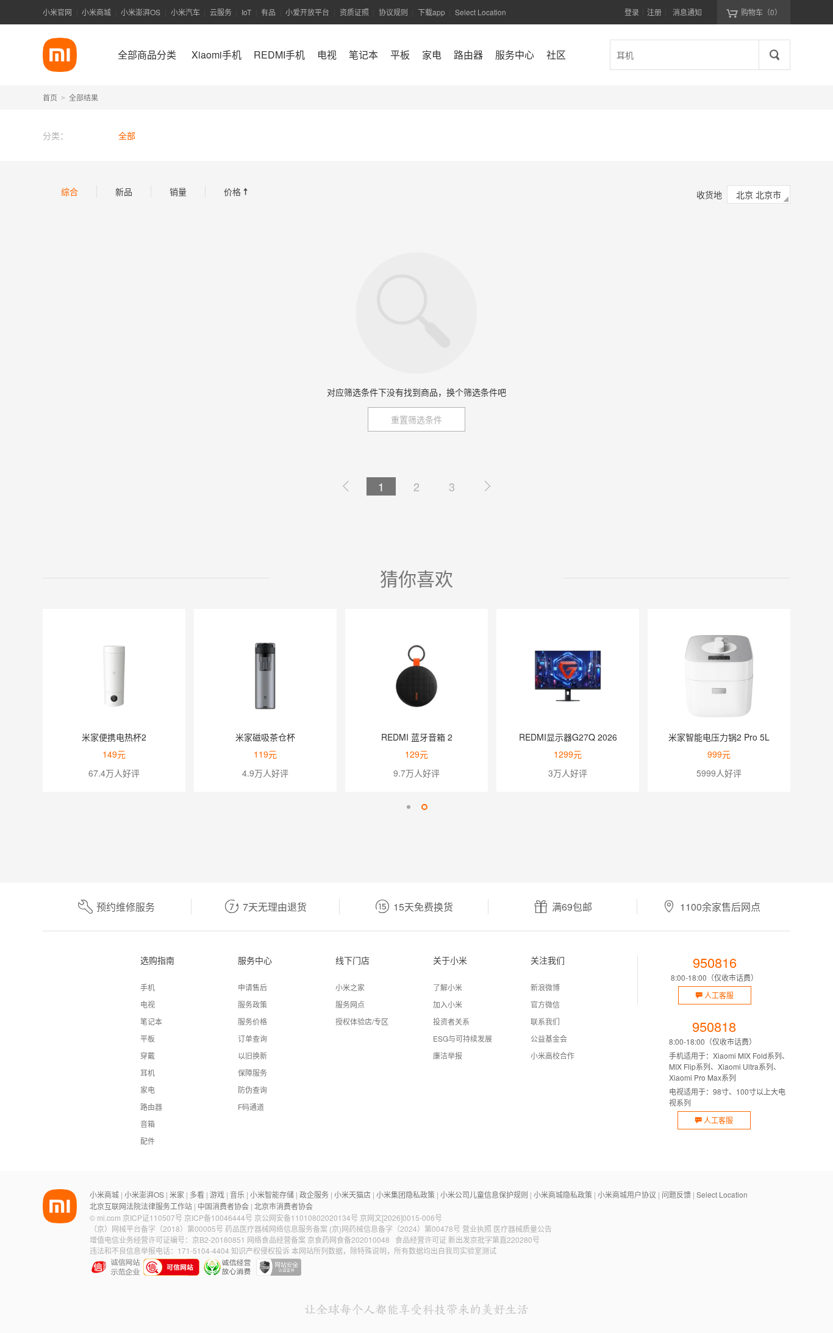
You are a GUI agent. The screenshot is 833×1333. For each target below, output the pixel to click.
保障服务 (252, 1072)
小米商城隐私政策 (563, 1194)
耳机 (147, 1072)
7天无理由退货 (275, 907)
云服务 (221, 12)
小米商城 (96, 12)
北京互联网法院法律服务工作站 (141, 1206)
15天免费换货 (423, 907)
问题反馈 (676, 1194)
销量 (178, 191)
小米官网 (57, 12)
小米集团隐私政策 (405, 1194)
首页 (50, 97)
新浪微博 (545, 987)
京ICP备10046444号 (218, 1217)
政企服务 (314, 1194)
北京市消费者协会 (283, 1206)
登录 (631, 12)
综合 (69, 191)
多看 (197, 1194)
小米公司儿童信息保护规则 (484, 1194)
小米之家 (350, 987)
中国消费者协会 (223, 1206)
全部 (126, 135)
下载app (431, 15)
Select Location (480, 12)
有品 (268, 12)
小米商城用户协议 (627, 1194)
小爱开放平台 (307, 12)
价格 (237, 191)
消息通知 (687, 12)
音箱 (147, 1123)
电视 (147, 1004)
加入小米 (447, 1004)
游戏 (217, 1194)
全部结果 (83, 97)
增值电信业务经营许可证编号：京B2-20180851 (167, 1239)
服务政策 (252, 1004)
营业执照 (477, 1228)
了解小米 (447, 987)
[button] (409, 807)
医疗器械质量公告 (522, 1228)
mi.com (109, 1217)
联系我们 (545, 1021)
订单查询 (252, 1038)
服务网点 (350, 1004)
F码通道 (251, 1106)
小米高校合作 (552, 1055)
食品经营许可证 (420, 1239)
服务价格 (252, 1021)
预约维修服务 (125, 907)
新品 (123, 191)
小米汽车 (185, 12)
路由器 (151, 1106)
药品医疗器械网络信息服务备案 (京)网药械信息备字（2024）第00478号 (342, 1228)
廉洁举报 (447, 1055)
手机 (147, 987)
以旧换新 (252, 1055)
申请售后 (252, 987)
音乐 (237, 1194)
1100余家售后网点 (720, 907)
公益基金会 (549, 1038)
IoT (246, 12)
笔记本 (151, 1021)
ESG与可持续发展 (462, 1038)
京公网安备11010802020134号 (306, 1217)
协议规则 (393, 12)
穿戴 (147, 1055)
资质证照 (354, 12)
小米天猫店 (352, 1194)
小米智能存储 (272, 1194)
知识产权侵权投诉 (260, 1250)
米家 (177, 1194)
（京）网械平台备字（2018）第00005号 (156, 1228)
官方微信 (545, 1004)
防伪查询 (252, 1089)
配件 (147, 1141)
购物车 (761, 12)
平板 (147, 1038)
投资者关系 (451, 1021)
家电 (147, 1089)
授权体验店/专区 (361, 1021)
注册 (654, 12)
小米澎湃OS (140, 12)
